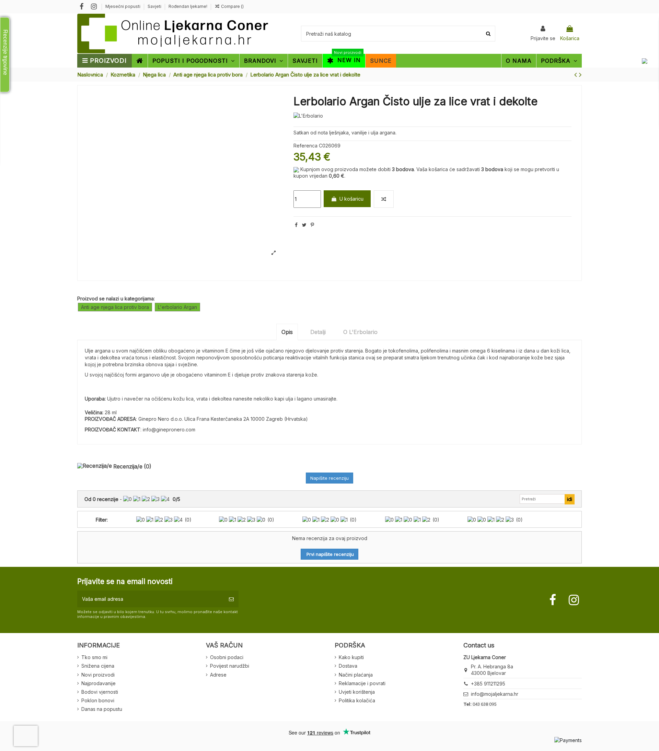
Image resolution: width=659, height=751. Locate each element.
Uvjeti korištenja (357, 692)
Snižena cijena (97, 666)
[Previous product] (576, 74)
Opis (287, 332)
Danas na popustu (101, 709)
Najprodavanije (98, 683)
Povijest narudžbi (229, 666)
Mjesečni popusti (123, 6)
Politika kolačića (357, 700)
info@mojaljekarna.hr (494, 694)
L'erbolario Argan (177, 307)
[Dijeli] (296, 225)
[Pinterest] (312, 225)
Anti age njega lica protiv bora (115, 307)
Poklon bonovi (97, 700)
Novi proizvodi (98, 675)
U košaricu (351, 199)
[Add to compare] (384, 199)
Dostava (348, 666)
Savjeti (155, 6)
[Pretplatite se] (231, 599)
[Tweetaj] (304, 225)
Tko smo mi (94, 657)
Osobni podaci (226, 657)
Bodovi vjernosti (99, 692)
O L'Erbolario (360, 332)
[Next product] (580, 74)
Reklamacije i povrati (362, 683)
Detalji (318, 332)
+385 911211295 (488, 684)
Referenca (305, 145)
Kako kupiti (351, 657)
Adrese (218, 675)
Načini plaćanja (356, 675)
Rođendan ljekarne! (188, 6)
